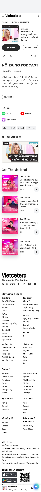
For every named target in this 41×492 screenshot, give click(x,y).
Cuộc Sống (6, 298)
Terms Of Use (28, 429)
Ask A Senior (6, 380)
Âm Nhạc (26, 321)
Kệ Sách (26, 376)
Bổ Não (4, 392)
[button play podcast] (36, 189)
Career (4, 429)
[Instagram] (29, 284)
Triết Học (5, 317)
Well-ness (5, 409)
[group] (31, 488)
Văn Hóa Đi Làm (7, 360)
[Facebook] (18, 284)
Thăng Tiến (6, 354)
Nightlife (26, 350)
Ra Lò (25, 357)
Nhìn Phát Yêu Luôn (30, 373)
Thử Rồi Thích (28, 386)
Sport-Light (6, 330)
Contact (4, 432)
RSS (24, 412)
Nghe (12, 47)
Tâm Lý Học (6, 320)
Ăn (24, 363)
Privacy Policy (28, 425)
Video (25, 403)
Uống (25, 360)
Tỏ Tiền (25, 383)
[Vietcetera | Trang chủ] (13, 15)
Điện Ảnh (26, 325)
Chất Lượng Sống (8, 304)
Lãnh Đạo (5, 350)
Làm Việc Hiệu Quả (8, 347)
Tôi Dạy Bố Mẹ (7, 389)
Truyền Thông (28, 307)
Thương (4, 314)
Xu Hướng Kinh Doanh (30, 304)
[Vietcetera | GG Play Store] (9, 480)
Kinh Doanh (27, 298)
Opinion (4, 383)
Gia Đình (5, 307)
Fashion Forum (7, 336)
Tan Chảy (26, 392)
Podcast (26, 406)
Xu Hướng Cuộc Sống (9, 323)
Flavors (4, 403)
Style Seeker (6, 339)
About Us (5, 422)
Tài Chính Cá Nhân (8, 357)
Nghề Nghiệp (7, 344)
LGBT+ (4, 310)
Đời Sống (5, 326)
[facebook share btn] (31, 56)
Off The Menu (28, 354)
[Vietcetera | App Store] (9, 474)
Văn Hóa (26, 315)
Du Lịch (26, 332)
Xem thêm (8, 97)
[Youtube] (35, 284)
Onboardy (5, 406)
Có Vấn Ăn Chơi (7, 376)
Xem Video (32, 47)
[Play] (32, 488)
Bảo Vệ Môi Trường (8, 301)
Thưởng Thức (28, 344)
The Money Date (29, 380)
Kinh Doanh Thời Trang (31, 310)
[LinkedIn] (24, 284)
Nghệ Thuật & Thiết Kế (31, 318)
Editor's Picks (27, 347)
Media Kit (5, 425)
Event (25, 409)
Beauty (4, 333)
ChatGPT (26, 301)
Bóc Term (5, 373)
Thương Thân (27, 389)
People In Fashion (29, 328)
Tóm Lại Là (5, 386)
